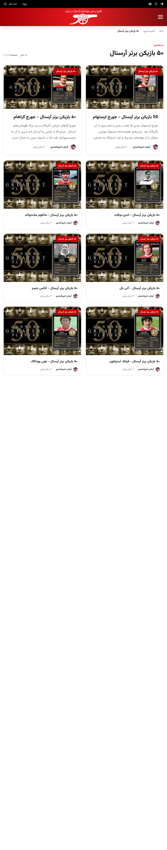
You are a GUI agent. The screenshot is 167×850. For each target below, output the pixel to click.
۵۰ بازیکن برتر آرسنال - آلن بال (140, 288)
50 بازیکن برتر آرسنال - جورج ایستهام (125, 117)
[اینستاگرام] (156, 4)
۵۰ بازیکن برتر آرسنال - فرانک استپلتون (134, 361)
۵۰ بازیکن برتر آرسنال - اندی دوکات (137, 215)
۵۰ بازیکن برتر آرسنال (148, 71)
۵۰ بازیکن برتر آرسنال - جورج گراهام (44, 117)
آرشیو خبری (149, 31)
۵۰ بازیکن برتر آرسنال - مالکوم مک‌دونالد (51, 215)
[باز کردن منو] (160, 17)
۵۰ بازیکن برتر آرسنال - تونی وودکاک (54, 361)
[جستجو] (5, 4)
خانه (161, 31)
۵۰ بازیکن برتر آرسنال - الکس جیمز (55, 288)
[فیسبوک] (150, 4)
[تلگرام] (162, 4)
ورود (24, 4)
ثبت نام (13, 4)
